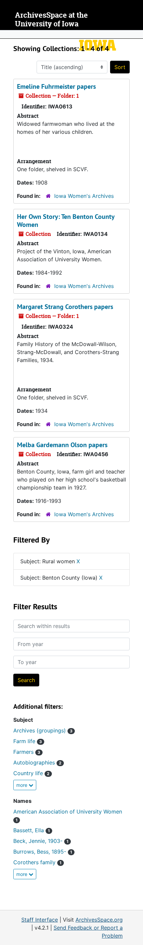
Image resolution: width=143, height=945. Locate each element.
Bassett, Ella (31, 830)
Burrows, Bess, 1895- (42, 851)
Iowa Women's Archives (84, 196)
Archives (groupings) (42, 730)
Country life (31, 773)
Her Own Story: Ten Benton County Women (65, 220)
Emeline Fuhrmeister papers (56, 86)
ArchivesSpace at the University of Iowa (51, 19)
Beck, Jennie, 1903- (41, 841)
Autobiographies (37, 762)
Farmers (26, 751)
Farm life (27, 741)
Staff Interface (39, 919)
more (22, 785)
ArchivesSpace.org (99, 919)
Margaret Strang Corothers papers (65, 306)
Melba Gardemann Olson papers (62, 444)
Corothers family (37, 862)
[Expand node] (136, 34)
